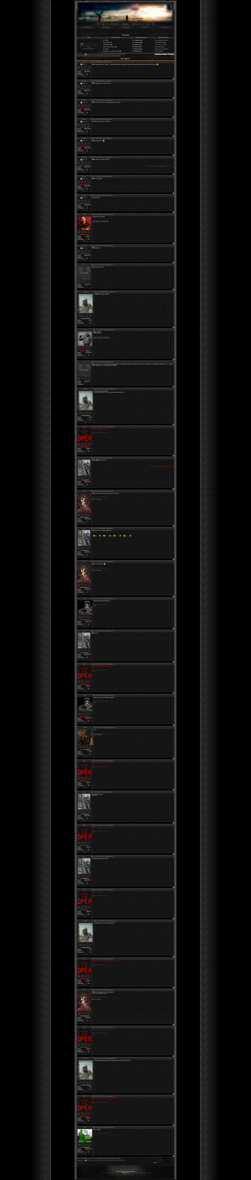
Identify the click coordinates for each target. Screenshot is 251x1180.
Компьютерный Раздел (108, 46)
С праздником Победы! (160, 42)
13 (114, 329)
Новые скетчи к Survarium (161, 49)
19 (113, 528)
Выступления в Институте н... (162, 40)
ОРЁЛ (133, 42)
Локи (133, 49)
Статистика (125, 35)
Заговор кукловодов (160, 46)
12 (115, 291)
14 (112, 361)
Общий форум (106, 42)
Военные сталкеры (92, 55)
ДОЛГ (104, 40)
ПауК (133, 51)
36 (113, 1096)
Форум (78, 55)
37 (114, 1127)
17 (112, 458)
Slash (85, 329)
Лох (84, 264)
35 (115, 1058)
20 (113, 561)
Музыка (105, 49)
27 (112, 792)
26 (113, 760)
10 (113, 245)
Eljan (133, 46)
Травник (85, 727)
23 (113, 664)
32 (113, 958)
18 (113, 491)
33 (113, 989)
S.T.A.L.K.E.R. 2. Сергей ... (161, 44)
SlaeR (133, 40)
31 (115, 920)
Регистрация (91, 48)
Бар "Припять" (101, 55)
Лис (133, 44)
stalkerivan (84, 61)
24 (114, 695)
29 (112, 856)
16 (113, 426)
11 (112, 264)
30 (113, 889)
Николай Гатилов (159, 51)
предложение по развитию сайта (111, 51)
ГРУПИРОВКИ (84, 55)
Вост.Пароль (85, 48)
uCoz (128, 1172)
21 (114, 598)
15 (115, 388)
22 (112, 630)
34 (113, 1027)
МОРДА (85, 291)
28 (113, 825)
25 (115, 727)
